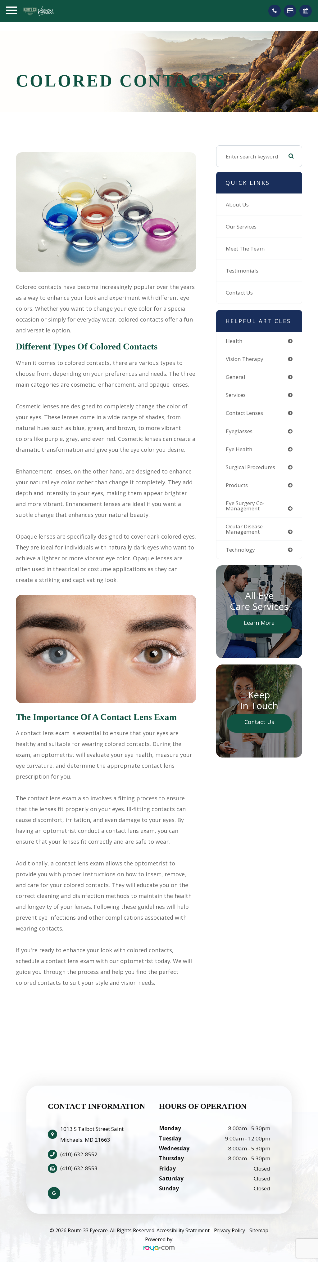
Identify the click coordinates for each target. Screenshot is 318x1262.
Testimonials (242, 270)
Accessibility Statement (183, 1230)
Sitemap (258, 1230)
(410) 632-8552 (79, 1154)
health (234, 340)
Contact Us (239, 292)
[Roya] (159, 1248)
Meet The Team (245, 248)
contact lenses (244, 412)
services (236, 394)
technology (240, 549)
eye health (239, 449)
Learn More (259, 622)
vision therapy (244, 358)
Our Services (241, 226)
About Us (237, 204)
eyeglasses (239, 431)
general (235, 376)
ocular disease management (244, 529)
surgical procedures (250, 467)
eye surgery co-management (245, 506)
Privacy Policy (229, 1230)
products (237, 485)
